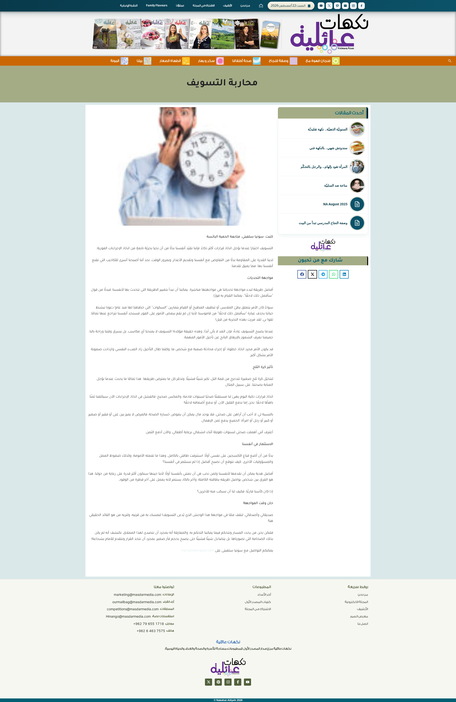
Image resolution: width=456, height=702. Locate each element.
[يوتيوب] (247, 682)
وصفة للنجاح (278, 61)
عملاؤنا (180, 5)
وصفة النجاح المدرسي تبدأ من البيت (323, 223)
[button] (344, 274)
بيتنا (139, 61)
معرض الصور (359, 616)
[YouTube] (321, 5)
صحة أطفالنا (242, 61)
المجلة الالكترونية (356, 602)
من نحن (245, 5)
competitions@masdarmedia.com (133, 609)
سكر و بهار (206, 61)
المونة (114, 61)
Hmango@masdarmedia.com (128, 616)
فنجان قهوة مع (318, 61)
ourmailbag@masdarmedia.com (137, 602)
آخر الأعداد (264, 594)
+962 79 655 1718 (148, 624)
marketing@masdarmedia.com (137, 594)
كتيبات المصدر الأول (258, 602)
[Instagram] (353, 5)
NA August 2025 (335, 204)
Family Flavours (156, 5)
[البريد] (345, 5)
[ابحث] (450, 61)
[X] (329, 5)
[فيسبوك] (237, 682)
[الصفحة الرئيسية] (261, 5)
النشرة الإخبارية (129, 5)
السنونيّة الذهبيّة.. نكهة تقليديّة (327, 129)
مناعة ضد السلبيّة (335, 185)
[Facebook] (361, 5)
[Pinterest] (337, 5)
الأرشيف (227, 5)
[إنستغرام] (228, 682)
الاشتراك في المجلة (204, 5)
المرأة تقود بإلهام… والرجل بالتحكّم (324, 167)
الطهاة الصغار (170, 61)
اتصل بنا (362, 623)
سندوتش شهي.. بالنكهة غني (328, 148)
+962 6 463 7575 (151, 631)
